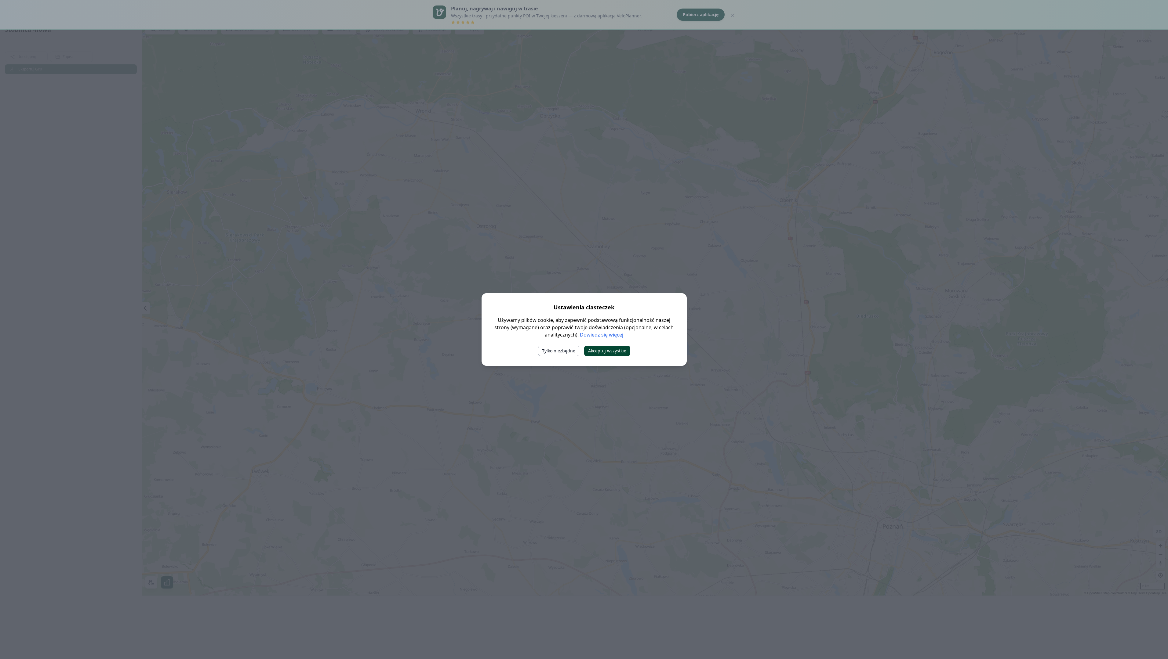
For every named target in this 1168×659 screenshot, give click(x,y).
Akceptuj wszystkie (607, 351)
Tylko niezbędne (558, 351)
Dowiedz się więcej (601, 334)
